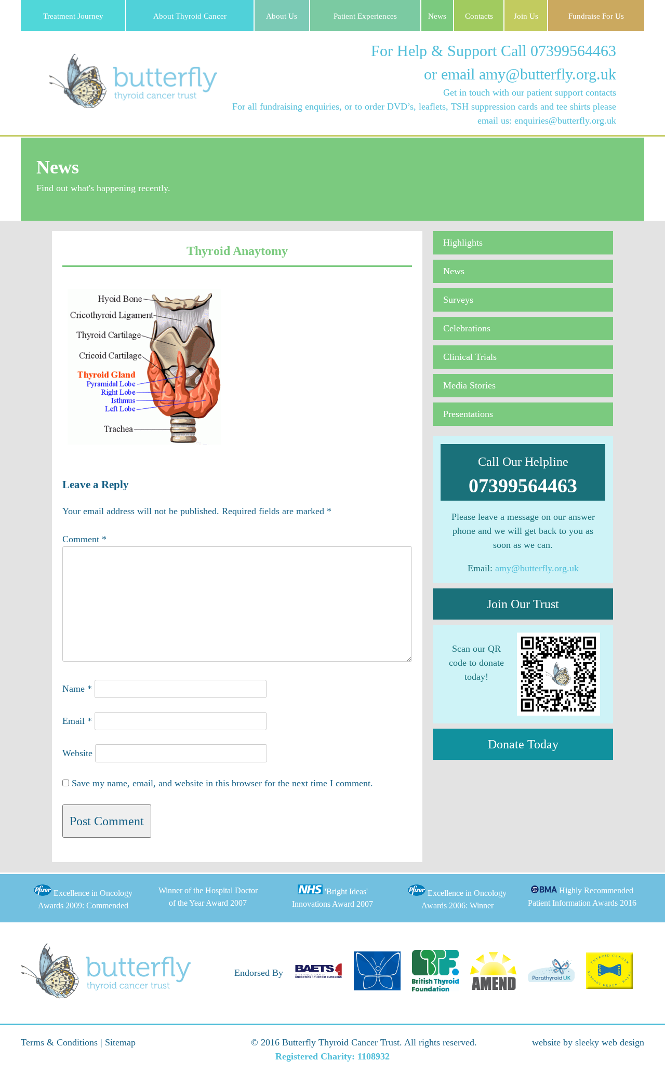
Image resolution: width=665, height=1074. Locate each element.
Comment (84, 539)
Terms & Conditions (59, 1042)
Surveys (458, 299)
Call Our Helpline (523, 475)
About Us (281, 16)
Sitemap (120, 1042)
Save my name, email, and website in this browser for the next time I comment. (222, 783)
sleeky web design (609, 1042)
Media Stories (469, 385)
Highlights (463, 242)
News (437, 16)
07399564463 (573, 50)
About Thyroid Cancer (190, 16)
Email (77, 721)
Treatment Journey (73, 16)
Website (77, 753)
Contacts (479, 16)
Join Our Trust (523, 604)
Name (77, 688)
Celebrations (466, 328)
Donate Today (523, 744)
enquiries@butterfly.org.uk (565, 120)
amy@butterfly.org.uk (547, 74)
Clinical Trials (470, 357)
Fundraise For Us (596, 16)
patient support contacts (571, 92)
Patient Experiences (365, 16)
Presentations (468, 414)
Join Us (526, 16)
